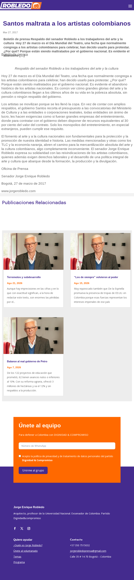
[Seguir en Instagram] (29, 528)
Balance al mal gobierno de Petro (27, 361)
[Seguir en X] (22, 528)
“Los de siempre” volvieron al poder (96, 277)
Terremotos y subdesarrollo (24, 277)
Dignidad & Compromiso (37, 460)
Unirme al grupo (33, 470)
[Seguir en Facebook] (15, 528)
